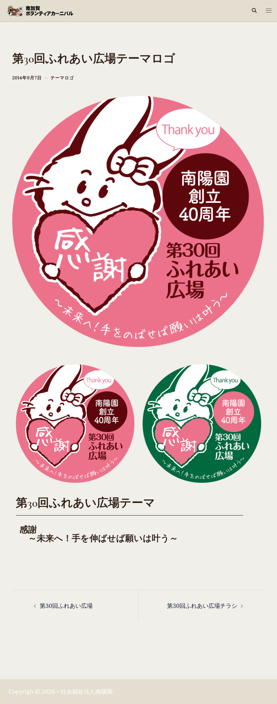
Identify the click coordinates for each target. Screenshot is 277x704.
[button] (254, 11)
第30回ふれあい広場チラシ (202, 605)
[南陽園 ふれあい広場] (46, 10)
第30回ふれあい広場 (66, 605)
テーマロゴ (62, 77)
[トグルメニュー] (269, 10)
